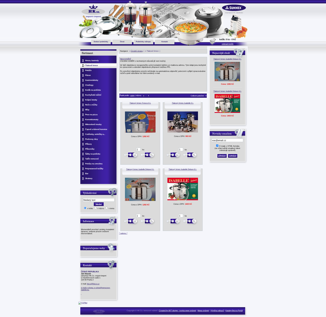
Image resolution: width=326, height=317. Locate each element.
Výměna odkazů (217, 311)
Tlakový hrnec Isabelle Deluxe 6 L (140, 169)
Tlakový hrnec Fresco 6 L (140, 103)
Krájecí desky (91, 100)
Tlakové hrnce (91, 65)
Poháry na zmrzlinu (94, 164)
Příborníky (89, 149)
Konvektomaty (91, 119)
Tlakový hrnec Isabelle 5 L (183, 103)
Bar (86, 173)
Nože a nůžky (91, 105)
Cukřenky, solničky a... (95, 134)
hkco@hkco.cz (93, 284)
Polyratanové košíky (94, 169)
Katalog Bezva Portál (234, 311)
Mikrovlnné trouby (93, 124)
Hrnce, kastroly (92, 60)
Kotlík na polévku (93, 90)
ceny (132, 95)
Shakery (88, 178)
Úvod (122, 42)
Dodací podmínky (101, 42)
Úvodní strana (137, 51)
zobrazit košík (227, 44)
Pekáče (88, 70)
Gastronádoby (91, 80)
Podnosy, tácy (91, 139)
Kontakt (164, 42)
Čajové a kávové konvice (96, 129)
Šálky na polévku (92, 154)
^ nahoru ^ (123, 233)
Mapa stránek (203, 311)
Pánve (88, 75)
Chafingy (89, 85)
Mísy (87, 110)
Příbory (88, 144)
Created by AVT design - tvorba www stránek (177, 311)
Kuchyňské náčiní (93, 95)
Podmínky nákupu (143, 42)
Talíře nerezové (92, 159)
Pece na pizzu (91, 115)
